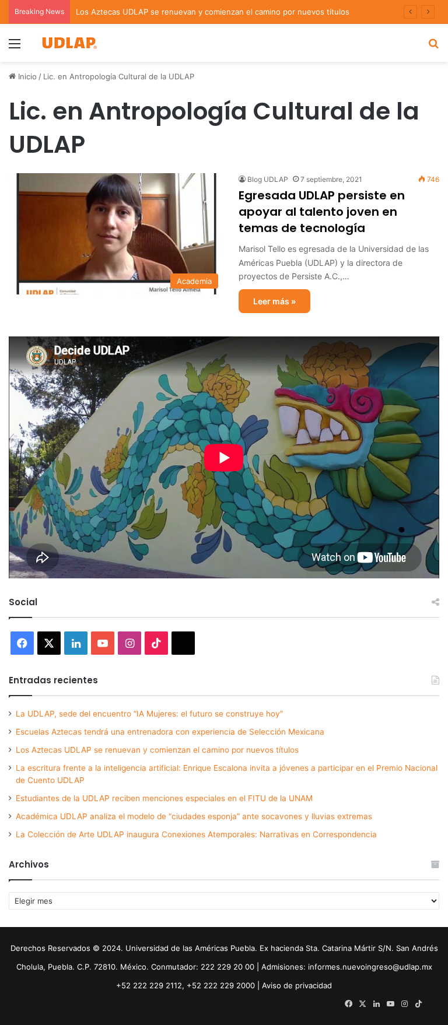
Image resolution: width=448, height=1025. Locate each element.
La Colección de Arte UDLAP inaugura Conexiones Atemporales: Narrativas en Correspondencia (196, 834)
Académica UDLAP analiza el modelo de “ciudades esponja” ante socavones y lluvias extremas (194, 816)
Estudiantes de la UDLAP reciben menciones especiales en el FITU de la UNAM (164, 798)
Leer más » (274, 301)
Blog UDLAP (267, 179)
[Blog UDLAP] (69, 43)
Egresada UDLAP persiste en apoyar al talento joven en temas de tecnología (322, 211)
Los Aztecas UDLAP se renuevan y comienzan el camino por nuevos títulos (212, 11)
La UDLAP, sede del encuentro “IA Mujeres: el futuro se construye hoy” (149, 713)
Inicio (26, 76)
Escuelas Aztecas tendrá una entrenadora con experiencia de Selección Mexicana (170, 731)
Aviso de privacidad (297, 985)
